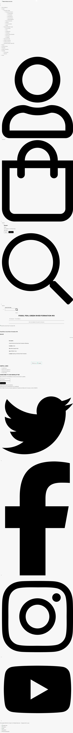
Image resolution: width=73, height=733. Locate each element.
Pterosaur (8, 35)
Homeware (6, 52)
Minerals (3, 47)
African (7, 22)
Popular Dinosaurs (9, 11)
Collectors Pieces (7, 41)
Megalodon (8, 31)
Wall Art (5, 53)
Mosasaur (8, 32)
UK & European (9, 23)
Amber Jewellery (5, 49)
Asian (7, 25)
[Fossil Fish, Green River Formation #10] (1, 328)
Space (3, 44)
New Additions (4, 7)
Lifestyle (3, 50)
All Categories (11, 318)
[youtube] (37, 720)
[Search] (16, 309)
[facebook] (37, 575)
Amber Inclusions (7, 40)
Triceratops (10, 14)
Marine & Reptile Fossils (8, 26)
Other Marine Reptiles (10, 34)
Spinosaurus (10, 16)
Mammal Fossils (7, 38)
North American (9, 20)
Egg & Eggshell (11, 19)
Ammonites (8, 28)
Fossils (3, 8)
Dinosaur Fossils (7, 10)
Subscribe (3, 383)
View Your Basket (32, 322)
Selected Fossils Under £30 (9, 43)
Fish (6, 29)
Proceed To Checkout (40, 322)
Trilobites (7, 37)
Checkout (11, 232)
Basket (6, 232)
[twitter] (37, 460)
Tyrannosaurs (10, 13)
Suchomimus (10, 17)
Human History (5, 46)
